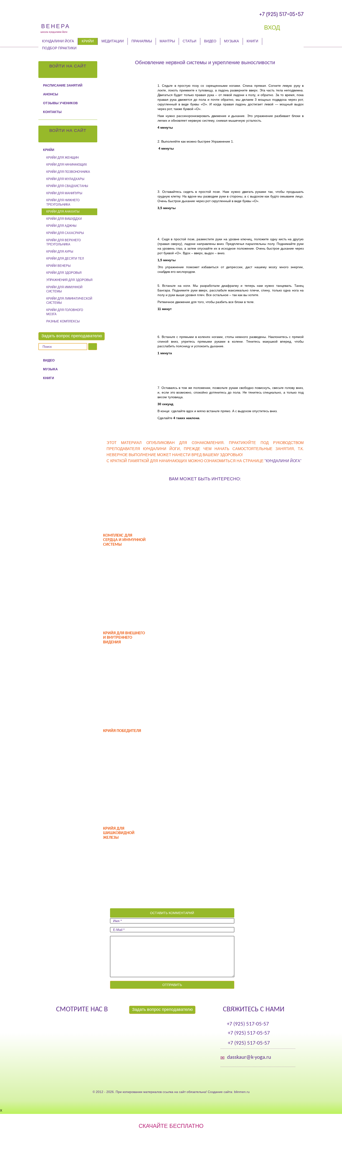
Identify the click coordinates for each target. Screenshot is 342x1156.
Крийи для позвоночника (68, 172)
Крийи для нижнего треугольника (63, 202)
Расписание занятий (62, 85)
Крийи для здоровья (63, 272)
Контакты (52, 112)
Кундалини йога (58, 41)
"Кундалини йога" (283, 461)
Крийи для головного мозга (64, 312)
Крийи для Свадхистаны (67, 186)
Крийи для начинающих (66, 164)
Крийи (88, 41)
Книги (252, 41)
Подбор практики (59, 48)
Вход (273, 27)
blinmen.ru (242, 1092)
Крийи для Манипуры (64, 193)
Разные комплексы (63, 321)
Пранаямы (141, 41)
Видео (210, 41)
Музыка (231, 41)
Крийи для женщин (62, 157)
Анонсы (50, 94)
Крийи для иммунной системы (64, 289)
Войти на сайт (67, 66)
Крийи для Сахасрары (65, 233)
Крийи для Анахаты (63, 211)
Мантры (167, 41)
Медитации (112, 41)
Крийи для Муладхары (65, 179)
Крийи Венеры (58, 265)
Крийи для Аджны (61, 225)
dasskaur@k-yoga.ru (249, 1057)
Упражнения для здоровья (69, 280)
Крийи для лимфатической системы (69, 301)
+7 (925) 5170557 (281, 14)
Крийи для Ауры (59, 251)
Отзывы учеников (60, 103)
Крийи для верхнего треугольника (63, 242)
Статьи (189, 41)
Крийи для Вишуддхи (64, 219)
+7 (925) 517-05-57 (248, 1024)
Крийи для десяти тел (65, 258)
